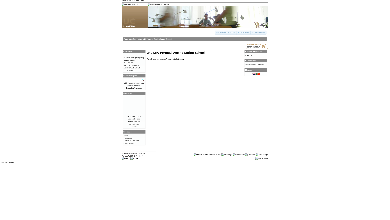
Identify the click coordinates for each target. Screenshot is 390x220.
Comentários (250, 61)
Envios (126, 136)
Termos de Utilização (131, 141)
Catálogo (134, 39)
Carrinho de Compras (253, 51)
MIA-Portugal (128, 63)
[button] (226, 33)
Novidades (127, 93)
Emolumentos (129, 70)
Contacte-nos (129, 143)
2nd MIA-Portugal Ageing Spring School (155, 39)
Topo (126, 39)
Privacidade (128, 138)
